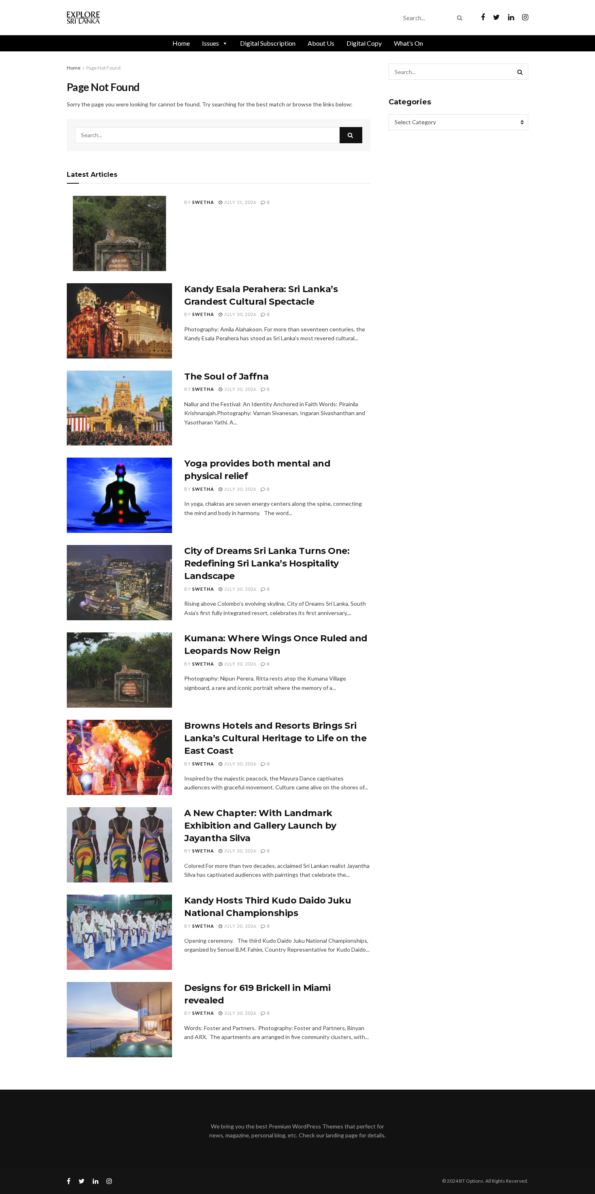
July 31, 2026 (239, 202)
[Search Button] (461, 18)
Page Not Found (103, 68)
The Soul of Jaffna (226, 376)
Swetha (203, 202)
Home (181, 43)
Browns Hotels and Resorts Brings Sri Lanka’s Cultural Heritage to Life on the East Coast (275, 738)
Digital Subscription (267, 43)
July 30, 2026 (239, 314)
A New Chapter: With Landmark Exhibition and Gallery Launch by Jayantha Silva (260, 826)
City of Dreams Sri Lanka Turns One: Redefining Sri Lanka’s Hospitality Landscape (267, 563)
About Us (321, 43)
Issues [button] (210, 43)
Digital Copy (364, 43)
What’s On (408, 43)
